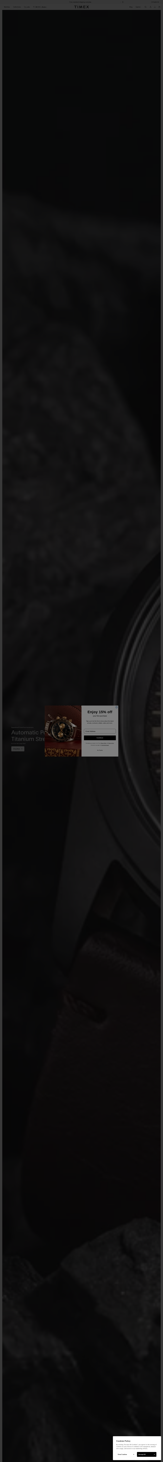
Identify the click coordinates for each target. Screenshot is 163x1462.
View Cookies (122, 1454)
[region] (137, 1448)
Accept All (142, 1454)
